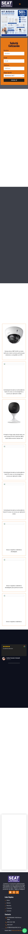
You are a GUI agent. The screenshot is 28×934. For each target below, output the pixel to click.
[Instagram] (13, 892)
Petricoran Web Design (17, 930)
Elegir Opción (8, 72)
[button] (20, 4)
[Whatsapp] (17, 892)
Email (5, 58)
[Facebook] (10, 892)
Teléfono (6, 65)
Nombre (6, 50)
